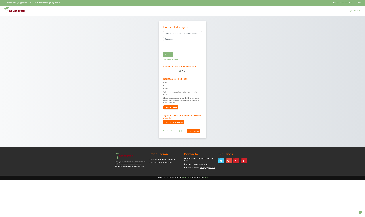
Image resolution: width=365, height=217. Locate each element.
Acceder (358, 3)
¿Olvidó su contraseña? (171, 59)
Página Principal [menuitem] (354, 11)
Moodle (205, 177)
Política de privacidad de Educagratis (162, 159)
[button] (343, 3)
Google (183, 71)
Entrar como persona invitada (174, 122)
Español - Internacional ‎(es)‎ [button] (172, 131)
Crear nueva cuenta (171, 107)
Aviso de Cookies (193, 131)
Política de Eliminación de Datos (160, 162)
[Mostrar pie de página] (360, 212)
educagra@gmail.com (52, 3)
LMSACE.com (186, 177)
